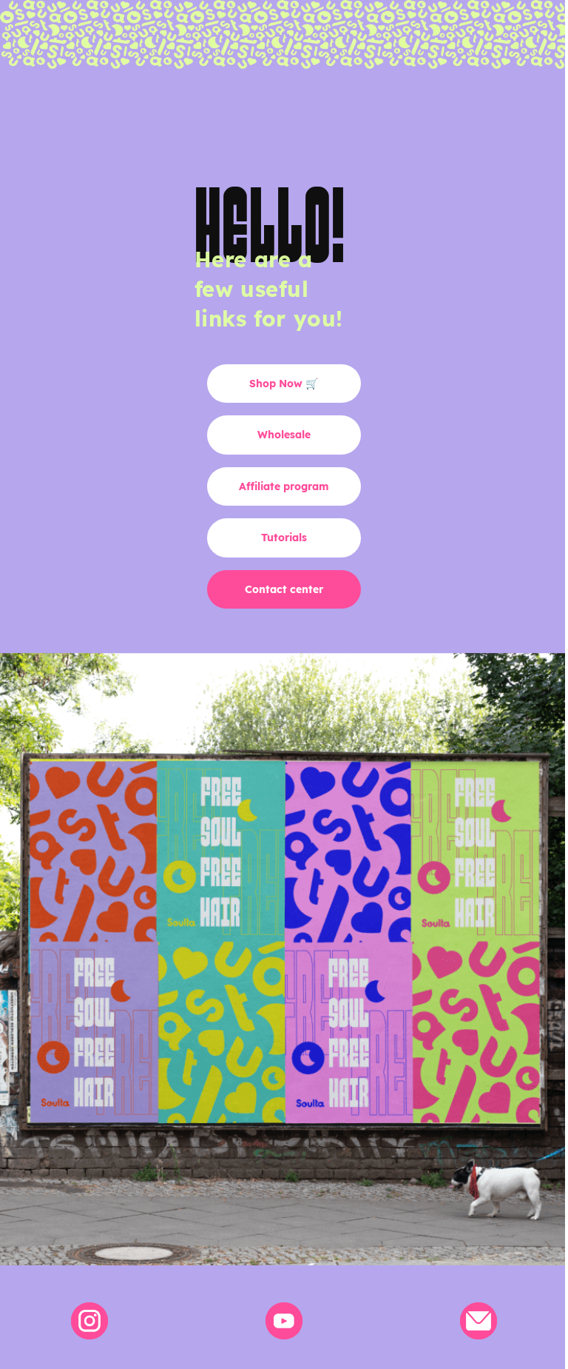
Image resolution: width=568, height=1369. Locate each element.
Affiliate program (283, 486)
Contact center (284, 589)
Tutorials (284, 537)
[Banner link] (284, 959)
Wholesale (284, 434)
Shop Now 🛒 (283, 383)
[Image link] (89, 1320)
